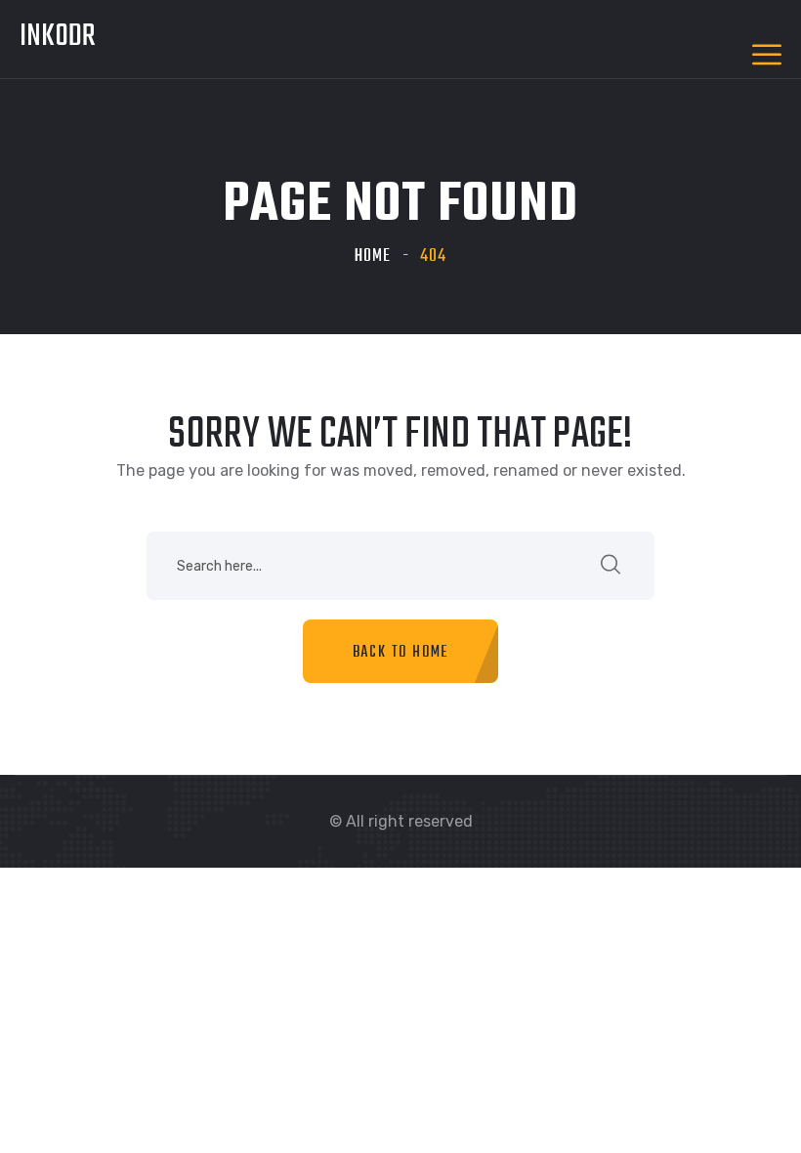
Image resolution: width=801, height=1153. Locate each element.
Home (373, 256)
